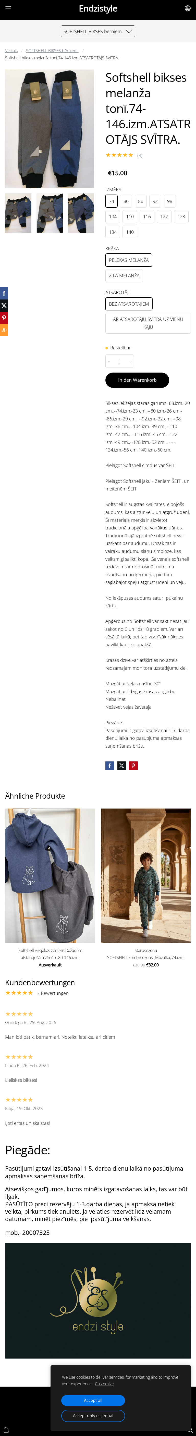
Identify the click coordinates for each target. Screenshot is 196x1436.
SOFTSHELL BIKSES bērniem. (52, 50)
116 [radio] (147, 216)
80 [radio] (126, 201)
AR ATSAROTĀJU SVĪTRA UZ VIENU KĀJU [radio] (148, 323)
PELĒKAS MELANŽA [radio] (129, 260)
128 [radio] (181, 216)
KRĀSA (112, 248)
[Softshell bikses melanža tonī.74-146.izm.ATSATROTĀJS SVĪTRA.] (18, 213)
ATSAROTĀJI (117, 292)
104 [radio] (113, 216)
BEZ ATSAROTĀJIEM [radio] (129, 304)
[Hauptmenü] (8, 8)
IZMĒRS (113, 189)
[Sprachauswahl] (188, 8)
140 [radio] (130, 232)
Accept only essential (93, 1415)
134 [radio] (113, 232)
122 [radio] (164, 216)
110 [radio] (130, 216)
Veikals (11, 50)
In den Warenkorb (137, 380)
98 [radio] (169, 201)
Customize (104, 1384)
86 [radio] (140, 201)
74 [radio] (111, 201)
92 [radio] (155, 201)
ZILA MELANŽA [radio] (124, 275)
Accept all (93, 1400)
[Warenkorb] (6, 1430)
